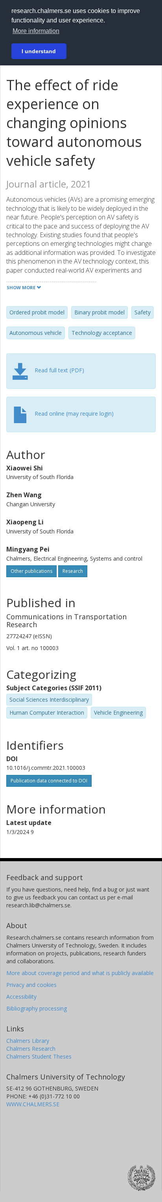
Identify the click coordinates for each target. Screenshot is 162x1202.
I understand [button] (39, 51)
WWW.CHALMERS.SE (32, 1104)
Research (73, 571)
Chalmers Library (27, 1040)
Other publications (31, 571)
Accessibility (21, 996)
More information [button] (36, 31)
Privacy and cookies (31, 984)
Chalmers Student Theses (39, 1056)
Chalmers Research (30, 1048)
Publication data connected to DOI (49, 780)
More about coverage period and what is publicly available (80, 973)
